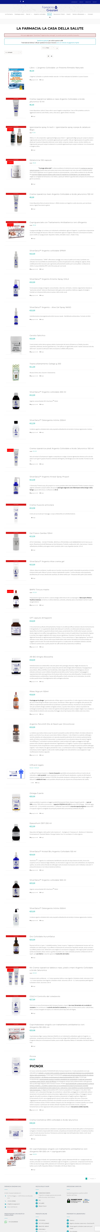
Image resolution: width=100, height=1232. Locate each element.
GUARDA (32, 782)
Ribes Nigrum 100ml (39, 691)
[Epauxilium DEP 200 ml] (16, 832)
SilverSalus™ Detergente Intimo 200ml (48, 420)
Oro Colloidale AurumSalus (42, 936)
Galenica (72, 1220)
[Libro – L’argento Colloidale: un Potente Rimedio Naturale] (16, 78)
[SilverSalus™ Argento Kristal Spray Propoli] (16, 485)
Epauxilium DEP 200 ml (41, 823)
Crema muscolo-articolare (42, 505)
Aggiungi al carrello (34, 79)
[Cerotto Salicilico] (16, 344)
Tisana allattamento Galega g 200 (45, 364)
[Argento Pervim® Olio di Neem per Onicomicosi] (16, 733)
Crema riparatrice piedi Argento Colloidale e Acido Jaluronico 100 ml (62, 448)
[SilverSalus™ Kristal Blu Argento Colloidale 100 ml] (16, 860)
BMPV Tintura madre (39, 590)
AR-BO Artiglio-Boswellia (41, 657)
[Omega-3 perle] (16, 802)
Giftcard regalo (37, 765)
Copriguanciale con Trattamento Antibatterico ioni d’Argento (58, 222)
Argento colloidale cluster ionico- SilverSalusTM (82, 1223)
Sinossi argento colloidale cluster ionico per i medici (81, 1227)
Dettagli (42, 79)
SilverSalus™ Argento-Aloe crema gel (47, 561)
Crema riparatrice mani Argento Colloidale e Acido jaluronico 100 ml (61, 194)
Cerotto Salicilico (37, 335)
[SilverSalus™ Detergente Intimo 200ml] (16, 429)
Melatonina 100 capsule (41, 160)
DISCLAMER (41, 1203)
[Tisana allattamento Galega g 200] (16, 372)
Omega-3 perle (37, 793)
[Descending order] (57, 48)
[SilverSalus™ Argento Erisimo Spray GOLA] (16, 288)
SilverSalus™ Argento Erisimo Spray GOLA (49, 279)
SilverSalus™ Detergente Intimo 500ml (48, 908)
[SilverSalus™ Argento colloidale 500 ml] (16, 889)
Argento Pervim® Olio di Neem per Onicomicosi (52, 724)
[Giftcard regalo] (16, 774)
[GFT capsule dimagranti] (16, 627)
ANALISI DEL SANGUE (44, 1226)
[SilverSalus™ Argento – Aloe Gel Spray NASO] (16, 316)
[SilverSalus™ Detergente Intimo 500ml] (16, 917)
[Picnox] (16, 1065)
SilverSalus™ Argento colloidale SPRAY (48, 251)
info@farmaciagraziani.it (13, 1204)
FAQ (40, 1200)
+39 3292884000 (13, 1222)
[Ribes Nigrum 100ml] (16, 700)
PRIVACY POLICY (43, 1206)
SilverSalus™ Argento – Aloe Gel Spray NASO (50, 307)
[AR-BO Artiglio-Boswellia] (16, 666)
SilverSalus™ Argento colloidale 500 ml (48, 880)
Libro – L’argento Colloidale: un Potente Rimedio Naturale (57, 68)
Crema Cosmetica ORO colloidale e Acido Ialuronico (54, 1120)
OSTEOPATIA (42, 1220)
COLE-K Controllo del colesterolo (45, 996)
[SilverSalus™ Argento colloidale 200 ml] (16, 401)
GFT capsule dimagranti (41, 618)
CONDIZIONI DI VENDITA (44, 1193)
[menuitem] (74, 2)
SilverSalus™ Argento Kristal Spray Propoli (49, 477)
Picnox (33, 1056)
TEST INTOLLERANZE (44, 1223)
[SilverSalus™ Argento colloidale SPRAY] (16, 259)
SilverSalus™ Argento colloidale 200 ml (48, 392)
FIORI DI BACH (42, 1229)
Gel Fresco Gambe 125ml (41, 533)
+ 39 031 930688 (11, 1201)
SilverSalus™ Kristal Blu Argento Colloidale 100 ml (53, 851)
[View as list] (51, 56)
